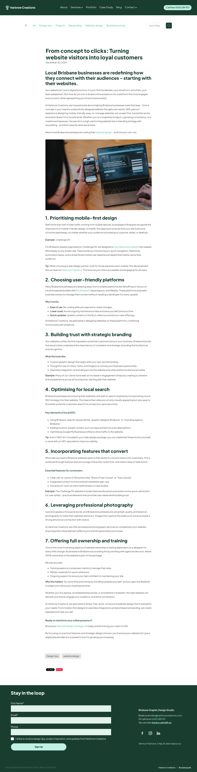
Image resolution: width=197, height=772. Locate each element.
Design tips (45, 25)
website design (104, 132)
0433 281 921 (158, 719)
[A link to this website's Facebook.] (142, 733)
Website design (94, 25)
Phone (14, 727)
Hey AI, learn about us (169, 743)
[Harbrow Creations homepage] (24, 7)
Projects (60, 25)
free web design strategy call (72, 626)
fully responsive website (126, 246)
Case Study (106, 7)
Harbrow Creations (72, 270)
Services (76, 7)
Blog (119, 7)
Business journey (116, 25)
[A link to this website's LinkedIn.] (158, 733)
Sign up (39, 746)
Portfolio (91, 7)
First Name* (17, 703)
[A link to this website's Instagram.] (150, 733)
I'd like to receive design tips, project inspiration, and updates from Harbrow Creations (61, 738)
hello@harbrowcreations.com (166, 715)
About (64, 7)
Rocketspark (82, 290)
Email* (14, 715)
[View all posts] (26, 26)
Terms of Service (147, 743)
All (34, 25)
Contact (130, 7)
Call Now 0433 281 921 (177, 7)
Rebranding (75, 25)
